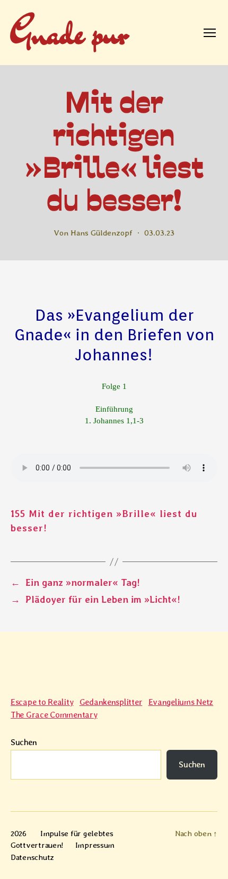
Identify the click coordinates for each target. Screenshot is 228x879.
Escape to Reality (42, 702)
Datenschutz (32, 857)
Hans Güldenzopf (102, 233)
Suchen (24, 742)
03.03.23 (159, 233)
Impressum (95, 845)
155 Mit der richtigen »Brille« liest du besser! (104, 520)
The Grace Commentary (54, 715)
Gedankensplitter (111, 702)
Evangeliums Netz (181, 702)
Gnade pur (69, 32)
